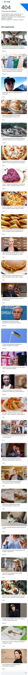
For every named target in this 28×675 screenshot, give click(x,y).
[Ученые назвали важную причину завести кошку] (14, 522)
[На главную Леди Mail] (8, 2)
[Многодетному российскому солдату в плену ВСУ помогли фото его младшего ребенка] (14, 42)
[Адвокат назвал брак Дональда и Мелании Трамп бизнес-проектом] (14, 453)
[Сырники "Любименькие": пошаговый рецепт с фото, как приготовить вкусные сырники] (14, 408)
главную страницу (18, 19)
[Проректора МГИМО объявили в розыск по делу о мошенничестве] (14, 614)
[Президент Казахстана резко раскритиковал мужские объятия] (14, 316)
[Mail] (5, 2)
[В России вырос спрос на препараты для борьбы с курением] (14, 545)
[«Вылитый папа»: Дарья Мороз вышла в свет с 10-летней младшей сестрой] (14, 248)
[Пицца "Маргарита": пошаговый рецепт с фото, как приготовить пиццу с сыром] (14, 202)
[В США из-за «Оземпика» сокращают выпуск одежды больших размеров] (14, 65)
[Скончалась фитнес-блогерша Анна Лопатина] (14, 87)
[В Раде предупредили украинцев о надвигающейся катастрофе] (14, 339)
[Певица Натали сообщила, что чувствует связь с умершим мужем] (14, 362)
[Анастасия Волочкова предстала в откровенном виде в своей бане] (14, 476)
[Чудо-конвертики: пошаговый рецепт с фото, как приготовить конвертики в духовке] (14, 225)
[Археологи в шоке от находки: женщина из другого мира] (14, 636)
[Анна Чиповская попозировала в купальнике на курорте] (14, 659)
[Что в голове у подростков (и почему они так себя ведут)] (14, 431)
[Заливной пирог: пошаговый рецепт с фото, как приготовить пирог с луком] (14, 270)
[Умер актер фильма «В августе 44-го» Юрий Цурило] (14, 293)
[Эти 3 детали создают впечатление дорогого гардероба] (14, 568)
